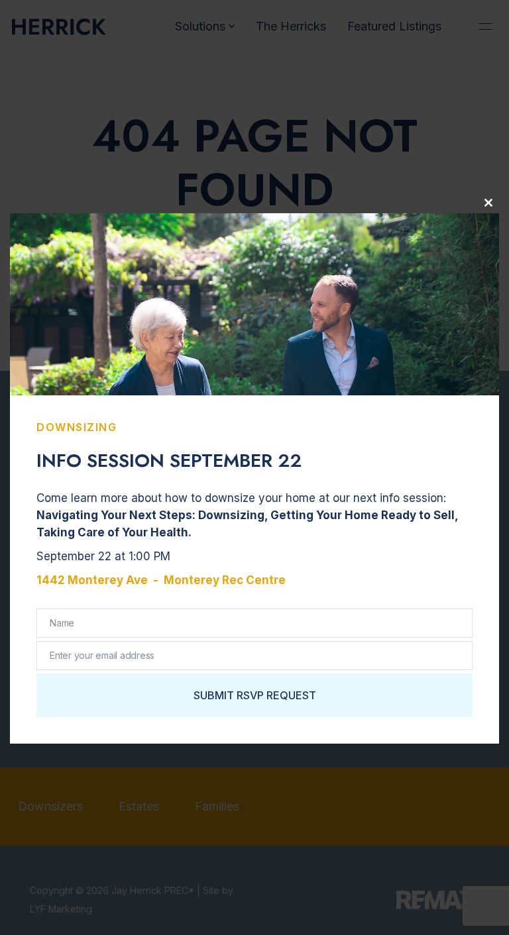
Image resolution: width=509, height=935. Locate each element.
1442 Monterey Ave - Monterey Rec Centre (161, 580)
